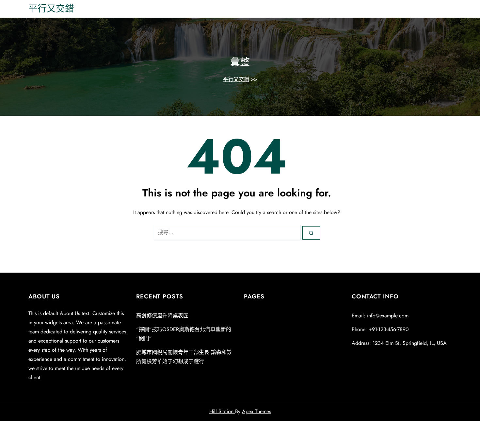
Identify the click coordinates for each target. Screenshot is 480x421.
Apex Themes (256, 411)
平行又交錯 (51, 8)
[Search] (311, 232)
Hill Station (222, 411)
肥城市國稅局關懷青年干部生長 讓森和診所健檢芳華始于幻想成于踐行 (184, 356)
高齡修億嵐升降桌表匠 (162, 315)
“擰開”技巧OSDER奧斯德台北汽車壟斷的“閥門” (183, 334)
